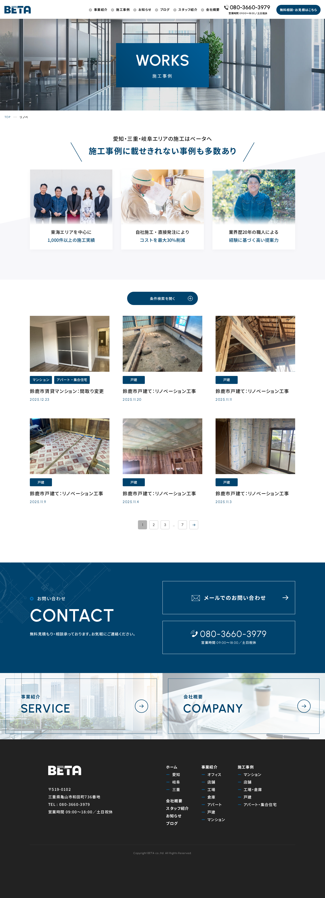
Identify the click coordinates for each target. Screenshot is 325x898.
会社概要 (174, 800)
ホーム (172, 767)
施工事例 (246, 767)
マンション (216, 819)
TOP (7, 117)
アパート (214, 804)
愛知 (176, 774)
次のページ (193, 524)
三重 (176, 789)
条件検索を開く (162, 298)
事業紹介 (209, 767)
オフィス (214, 774)
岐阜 (176, 782)
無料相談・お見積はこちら (298, 10)
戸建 (211, 812)
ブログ (172, 823)
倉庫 (211, 797)
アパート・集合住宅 (260, 804)
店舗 (211, 782)
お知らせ (173, 815)
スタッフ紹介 (177, 808)
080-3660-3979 (250, 7)
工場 (211, 789)
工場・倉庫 (253, 789)
